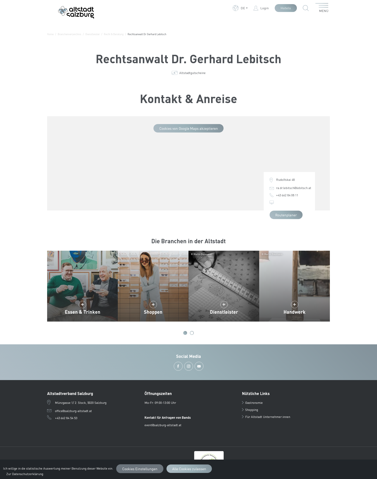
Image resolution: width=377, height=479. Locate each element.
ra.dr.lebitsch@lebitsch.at (293, 188)
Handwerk (295, 312)
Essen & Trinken (82, 312)
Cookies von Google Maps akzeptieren (188, 128)
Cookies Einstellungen (139, 468)
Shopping (251, 410)
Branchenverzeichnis (69, 34)
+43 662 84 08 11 (287, 195)
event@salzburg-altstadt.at (163, 425)
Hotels (286, 8)
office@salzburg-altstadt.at (73, 411)
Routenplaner (286, 215)
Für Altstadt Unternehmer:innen (267, 417)
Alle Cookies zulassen (189, 468)
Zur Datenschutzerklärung (24, 474)
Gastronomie (254, 402)
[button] (240, 8)
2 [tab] (192, 333)
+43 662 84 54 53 (66, 418)
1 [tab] (185, 333)
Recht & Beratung (114, 34)
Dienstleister (92, 34)
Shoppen (153, 312)
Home (50, 34)
